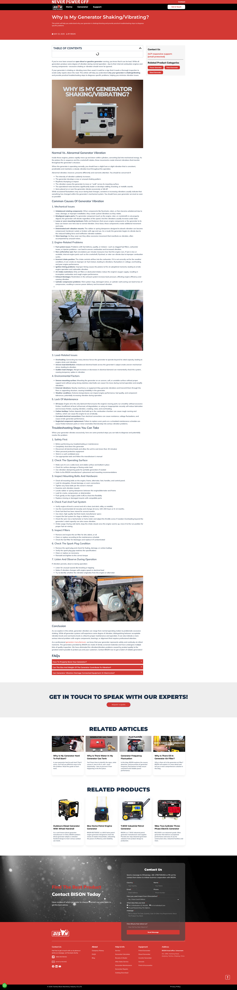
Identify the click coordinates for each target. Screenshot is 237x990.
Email (129, 889)
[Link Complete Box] (68, 755)
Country (130, 882)
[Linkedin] (56, 966)
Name (156, 882)
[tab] (97, 667)
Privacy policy (175, 987)
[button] (140, 48)
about (95, 947)
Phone (156, 889)
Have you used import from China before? (142, 896)
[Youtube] (60, 966)
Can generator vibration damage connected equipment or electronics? (84, 673)
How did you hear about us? (137, 924)
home (69, 7)
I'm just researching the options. (139, 908)
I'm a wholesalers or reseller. (138, 905)
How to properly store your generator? (70, 662)
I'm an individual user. (158, 905)
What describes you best (136, 903)
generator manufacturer (76, 642)
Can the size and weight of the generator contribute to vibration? (82, 667)
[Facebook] (53, 966)
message (130, 910)
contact (181, 2)
